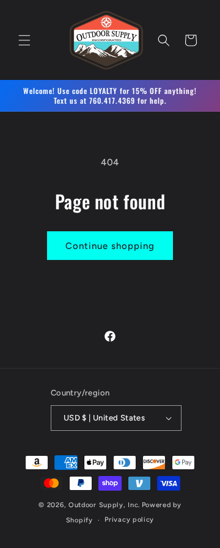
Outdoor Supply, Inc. (104, 505)
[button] (24, 40)
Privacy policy (129, 520)
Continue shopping (110, 245)
